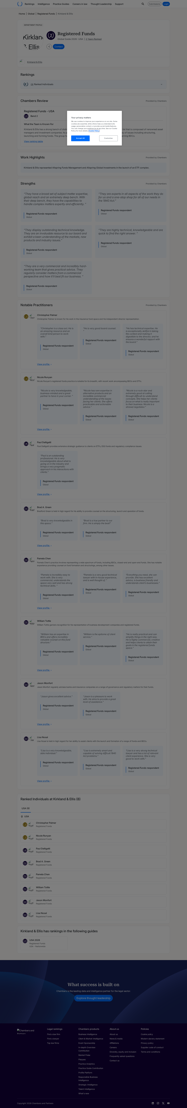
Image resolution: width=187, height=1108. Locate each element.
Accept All (80, 138)
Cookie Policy (94, 131)
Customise (108, 138)
